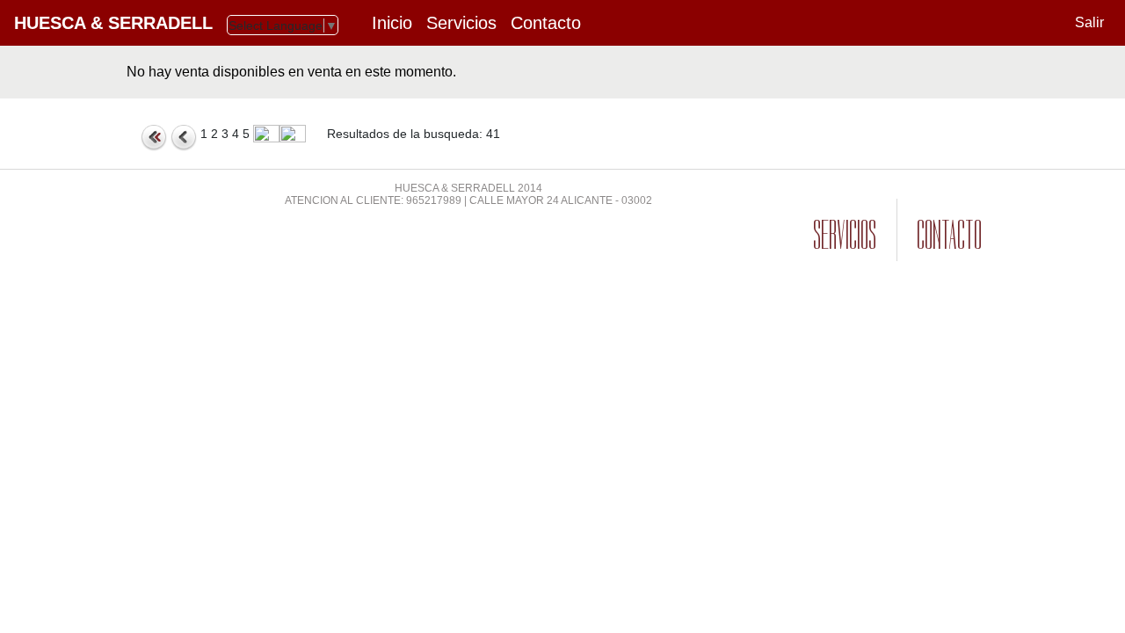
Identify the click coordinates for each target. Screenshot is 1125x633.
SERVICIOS (844, 235)
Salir (1089, 22)
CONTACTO (949, 235)
